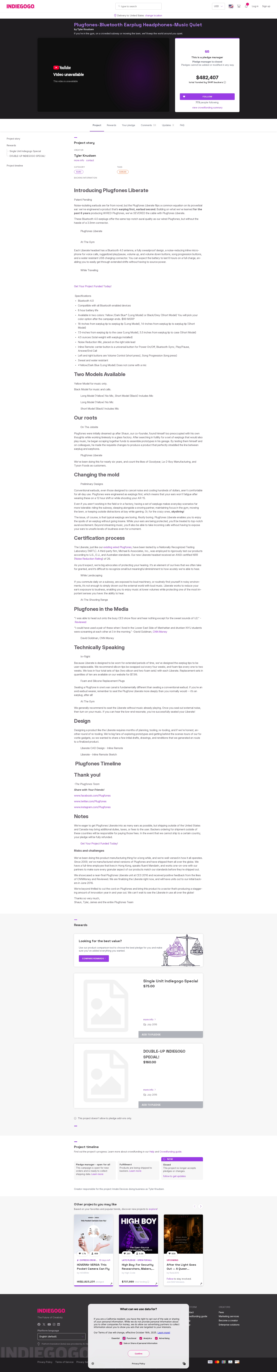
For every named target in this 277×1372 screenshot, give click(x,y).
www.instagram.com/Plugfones (92, 807)
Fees (221, 1312)
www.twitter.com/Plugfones (90, 801)
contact (90, 160)
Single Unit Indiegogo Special (25, 151)
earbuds (122, 172)
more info (79, 160)
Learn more (97, 1174)
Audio (78, 172)
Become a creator (228, 1320)
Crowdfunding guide (170, 1151)
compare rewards (93, 958)
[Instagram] (54, 1324)
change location (153, 15)
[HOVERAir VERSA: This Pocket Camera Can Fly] (93, 1234)
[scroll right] (200, 1206)
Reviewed (80, 622)
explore (153, 1209)
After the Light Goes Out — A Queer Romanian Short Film (181, 1269)
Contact (189, 1312)
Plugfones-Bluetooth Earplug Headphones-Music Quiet (138, 24)
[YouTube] (49, 1324)
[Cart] (238, 6)
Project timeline (15, 165)
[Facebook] (39, 1324)
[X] (44, 1324)
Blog (187, 1320)
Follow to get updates (174, 1176)
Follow (207, 96)
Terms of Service (64, 1362)
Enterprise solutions (229, 1324)
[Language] (231, 6)
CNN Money (160, 631)
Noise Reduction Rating (88, 558)
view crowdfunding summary (207, 107)
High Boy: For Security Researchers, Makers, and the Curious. (137, 1269)
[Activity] (246, 6)
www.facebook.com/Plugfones (92, 795)
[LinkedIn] (58, 1324)
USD (216, 6)
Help (151, 1151)
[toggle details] (113, 1285)
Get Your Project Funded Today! (92, 286)
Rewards (11, 145)
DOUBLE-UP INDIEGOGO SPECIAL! (27, 156)
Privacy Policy (45, 1362)
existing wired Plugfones (117, 547)
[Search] (119, 6)
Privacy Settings (84, 1362)
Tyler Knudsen (85, 29)
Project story (13, 138)
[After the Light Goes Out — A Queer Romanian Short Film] (183, 1234)
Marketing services (229, 1316)
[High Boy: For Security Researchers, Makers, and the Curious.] (138, 1234)
